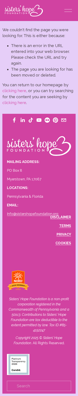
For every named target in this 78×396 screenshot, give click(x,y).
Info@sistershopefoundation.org (32, 214)
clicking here (14, 90)
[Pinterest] (55, 120)
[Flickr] (47, 120)
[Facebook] (14, 120)
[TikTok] (30, 120)
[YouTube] (39, 120)
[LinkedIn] (22, 120)
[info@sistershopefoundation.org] (63, 120)
